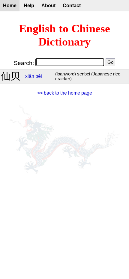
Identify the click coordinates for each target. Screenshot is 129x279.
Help (29, 5)
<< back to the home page (64, 92)
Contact (72, 5)
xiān (29, 76)
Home (9, 5)
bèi (38, 76)
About (48, 5)
